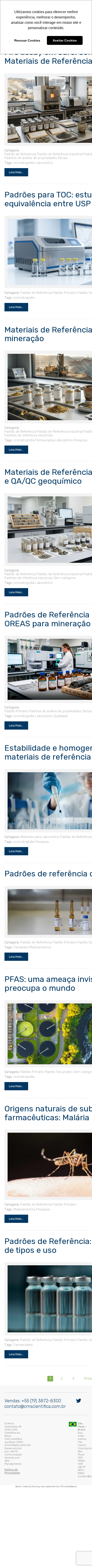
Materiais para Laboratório (38, 839)
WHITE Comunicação (40, 1449)
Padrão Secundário (58, 1074)
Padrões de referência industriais (27, 438)
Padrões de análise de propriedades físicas (34, 160)
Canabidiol (19, 949)
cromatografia (22, 165)
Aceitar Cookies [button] (65, 40)
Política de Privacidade (18, 1458)
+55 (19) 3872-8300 (40, 1420)
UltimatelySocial (68, 1470)
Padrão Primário (63, 295)
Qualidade (59, 718)
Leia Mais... (15, 174)
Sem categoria (63, 580)
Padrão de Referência (19, 156)
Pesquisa (79, 442)
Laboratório (43, 165)
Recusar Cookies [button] (27, 40)
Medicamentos (39, 949)
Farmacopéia (43, 442)
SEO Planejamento (31, 1453)
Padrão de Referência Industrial (59, 156)
